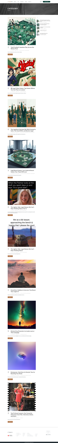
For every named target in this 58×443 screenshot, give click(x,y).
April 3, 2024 (13, 210)
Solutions (15, 1)
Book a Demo (46, 1)
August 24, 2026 (42, 22)
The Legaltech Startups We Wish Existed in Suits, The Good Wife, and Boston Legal (23, 130)
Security (26, 1)
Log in (41, 1)
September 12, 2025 (14, 173)
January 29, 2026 (13, 91)
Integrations (22, 1)
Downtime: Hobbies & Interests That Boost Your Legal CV (23, 290)
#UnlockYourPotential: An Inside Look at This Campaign (22, 331)
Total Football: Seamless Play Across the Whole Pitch (22, 47)
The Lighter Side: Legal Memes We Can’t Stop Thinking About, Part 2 (22, 207)
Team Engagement (27, 50)
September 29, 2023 (14, 375)
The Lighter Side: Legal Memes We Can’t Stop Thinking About (22, 249)
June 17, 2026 (13, 50)
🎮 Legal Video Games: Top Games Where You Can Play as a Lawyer (23, 89)
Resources (29, 1)
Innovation (24, 91)
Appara (17, 50)
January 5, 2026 (13, 132)
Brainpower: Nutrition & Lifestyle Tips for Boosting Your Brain (23, 372)
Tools (18, 1)
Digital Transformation (26, 132)
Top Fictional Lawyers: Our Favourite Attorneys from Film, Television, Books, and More (22, 414)
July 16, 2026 (42, 25)
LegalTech (23, 50)
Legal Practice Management (27, 173)
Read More (10, 54)
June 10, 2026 (42, 28)
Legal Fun (21, 50)
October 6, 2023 (13, 334)
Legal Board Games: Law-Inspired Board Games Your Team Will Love (22, 171)
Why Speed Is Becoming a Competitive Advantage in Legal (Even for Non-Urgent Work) (45, 21)
